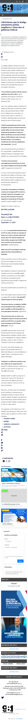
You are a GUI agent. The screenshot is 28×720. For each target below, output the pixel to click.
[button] (16, 1)
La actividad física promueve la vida (11, 504)
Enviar (20, 561)
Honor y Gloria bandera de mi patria (11, 483)
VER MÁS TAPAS (14, 649)
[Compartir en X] (6, 461)
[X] (19, 1)
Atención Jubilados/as (7, 523)
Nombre (6, 538)
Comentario (6, 544)
